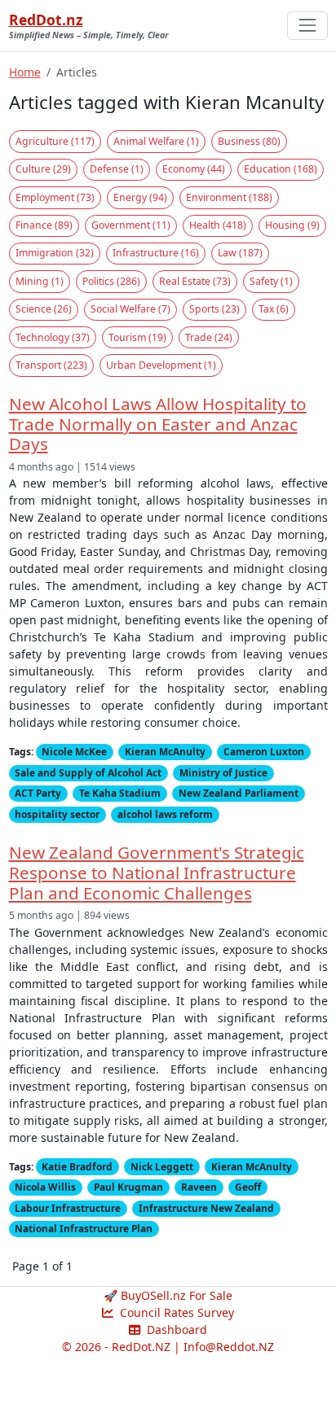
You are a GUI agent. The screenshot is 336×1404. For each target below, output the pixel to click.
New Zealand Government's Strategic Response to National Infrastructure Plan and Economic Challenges (156, 872)
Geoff (248, 1186)
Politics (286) (111, 281)
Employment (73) (55, 197)
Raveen (199, 1186)
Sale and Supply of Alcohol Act (88, 772)
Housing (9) (292, 225)
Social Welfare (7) (130, 309)
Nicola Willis (45, 1186)
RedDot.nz (46, 19)
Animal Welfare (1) (156, 141)
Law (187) (240, 253)
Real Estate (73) (195, 281)
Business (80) (249, 141)
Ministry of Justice (223, 772)
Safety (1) (271, 281)
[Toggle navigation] (307, 25)
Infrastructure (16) (156, 253)
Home (25, 72)
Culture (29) (43, 169)
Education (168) (280, 169)
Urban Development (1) (161, 365)
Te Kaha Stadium (120, 792)
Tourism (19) (137, 337)
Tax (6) (274, 309)
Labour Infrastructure (68, 1207)
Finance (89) (44, 225)
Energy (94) (140, 197)
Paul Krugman (128, 1186)
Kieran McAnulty (165, 751)
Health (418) (217, 225)
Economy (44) (193, 169)
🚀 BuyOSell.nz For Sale (168, 1295)
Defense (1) (117, 169)
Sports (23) (214, 309)
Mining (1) (39, 281)
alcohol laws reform (165, 813)
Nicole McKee (74, 751)
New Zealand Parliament (238, 792)
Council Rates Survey (175, 1312)
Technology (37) (52, 337)
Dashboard (175, 1329)
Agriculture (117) (55, 141)
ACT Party (38, 792)
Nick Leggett (161, 1166)
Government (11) (130, 225)
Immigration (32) (54, 253)
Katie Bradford (77, 1166)
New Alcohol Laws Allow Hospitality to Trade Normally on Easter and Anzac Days (158, 424)
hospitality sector (57, 813)
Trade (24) (208, 337)
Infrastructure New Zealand (206, 1207)
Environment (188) (229, 197)
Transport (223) (51, 365)
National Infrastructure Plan (84, 1228)
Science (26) (43, 309)
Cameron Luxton (263, 751)
